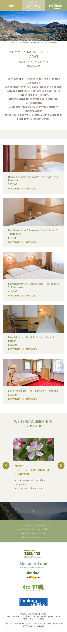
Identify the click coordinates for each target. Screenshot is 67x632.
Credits (9, 616)
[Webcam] (33, 511)
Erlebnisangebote (23, 43)
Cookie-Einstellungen (42, 616)
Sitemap (57, 616)
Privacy (17, 616)
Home (13, 43)
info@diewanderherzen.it (33, 537)
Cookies (26, 616)
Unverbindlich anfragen (22, 188)
